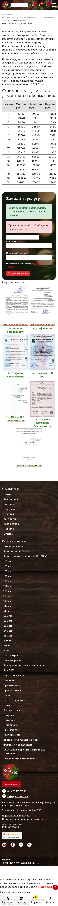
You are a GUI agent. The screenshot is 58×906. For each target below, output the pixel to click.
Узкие (7, 695)
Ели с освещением (15, 700)
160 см (7, 586)
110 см (7, 561)
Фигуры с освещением (18, 744)
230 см (8, 625)
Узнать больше (45, 886)
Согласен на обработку (26, 265)
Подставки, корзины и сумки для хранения (24, 751)
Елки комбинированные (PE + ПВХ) (25, 556)
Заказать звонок (12, 784)
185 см (7, 596)
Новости (9, 528)
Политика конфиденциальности (22, 819)
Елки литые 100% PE (16, 551)
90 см (7, 650)
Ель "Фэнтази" (12, 729)
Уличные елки (12, 734)
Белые (7, 705)
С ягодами (10, 719)
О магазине (11, 508)
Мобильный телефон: (17, 253)
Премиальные (12, 685)
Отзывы (8, 533)
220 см (8, 615)
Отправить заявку (18, 273)
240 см (8, 630)
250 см (8, 635)
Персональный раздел (16, 815)
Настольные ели (14, 675)
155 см (7, 581)
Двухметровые (13, 655)
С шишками (11, 724)
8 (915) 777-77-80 (17, 791)
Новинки (9, 680)
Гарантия (9, 513)
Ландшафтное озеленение (20, 758)
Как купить (11, 499)
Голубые (9, 714)
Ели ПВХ (9, 670)
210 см (7, 605)
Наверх (6, 859)
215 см (7, 610)
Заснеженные (12, 710)
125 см (7, 571)
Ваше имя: (11, 241)
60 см (7, 645)
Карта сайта (11, 523)
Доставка (9, 504)
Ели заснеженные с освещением (24, 665)
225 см (8, 620)
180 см (7, 591)
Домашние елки (14, 546)
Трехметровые (13, 690)
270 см (8, 640)
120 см (7, 566)
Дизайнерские (12, 660)
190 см (7, 600)
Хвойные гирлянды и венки (21, 739)
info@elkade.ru (17, 796)
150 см (7, 576)
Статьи (8, 494)
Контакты (10, 518)
